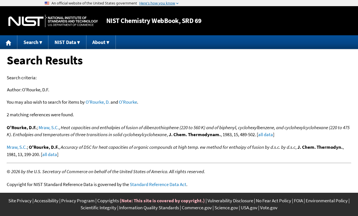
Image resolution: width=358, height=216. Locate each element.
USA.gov (249, 208)
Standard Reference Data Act (158, 184)
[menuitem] (8, 42)
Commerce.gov (197, 208)
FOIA (298, 201)
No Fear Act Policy (273, 201)
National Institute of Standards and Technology (53, 21)
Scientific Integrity (98, 208)
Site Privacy (20, 201)
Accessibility (46, 201)
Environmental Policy (327, 201)
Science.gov (226, 208)
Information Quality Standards (149, 208)
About (98, 42)
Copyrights (108, 201)
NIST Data (65, 42)
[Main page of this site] (8, 42)
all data (265, 134)
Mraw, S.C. (49, 127)
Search (30, 42)
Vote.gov (268, 208)
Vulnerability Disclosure (230, 201)
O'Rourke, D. (98, 102)
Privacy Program (78, 201)
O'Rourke (128, 102)
